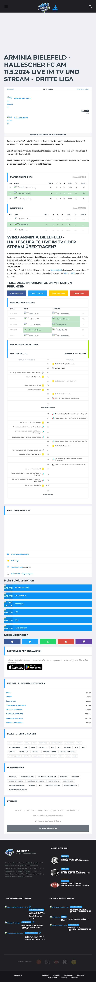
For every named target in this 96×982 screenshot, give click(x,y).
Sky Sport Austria (49, 751)
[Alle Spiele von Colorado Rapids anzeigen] (14, 933)
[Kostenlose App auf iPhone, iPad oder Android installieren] (55, 9)
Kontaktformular (48, 828)
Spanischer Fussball (53, 785)
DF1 (34, 743)
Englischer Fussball (16, 781)
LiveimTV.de (18, 975)
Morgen (9, 697)
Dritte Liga (10, 89)
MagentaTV (70, 743)
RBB (52, 747)
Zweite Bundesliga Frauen (18, 789)
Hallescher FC (21, 118)
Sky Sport (35, 751)
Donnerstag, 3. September (16, 705)
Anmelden (56, 975)
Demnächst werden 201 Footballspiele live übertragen (75, 884)
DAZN (27, 743)
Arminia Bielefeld (22, 98)
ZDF (75, 756)
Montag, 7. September (14, 722)
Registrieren (68, 975)
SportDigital (37, 756)
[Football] (56, 962)
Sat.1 (83, 747)
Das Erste (18, 743)
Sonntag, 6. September (14, 718)
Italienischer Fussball (16, 785)
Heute (8, 692)
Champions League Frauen (47, 776)
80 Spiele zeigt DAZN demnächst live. (74, 920)
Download (80, 975)
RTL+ (76, 747)
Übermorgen (11, 701)
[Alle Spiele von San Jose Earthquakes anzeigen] (16, 907)
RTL (59, 747)
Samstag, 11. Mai (17, 567)
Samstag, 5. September (14, 714)
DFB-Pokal (63, 776)
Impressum (74, 977)
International (68, 781)
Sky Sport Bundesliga (67, 751)
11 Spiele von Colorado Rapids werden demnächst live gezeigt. (35, 937)
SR (47, 756)
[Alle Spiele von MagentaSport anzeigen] (58, 925)
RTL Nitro (67, 747)
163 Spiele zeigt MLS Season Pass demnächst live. (80, 911)
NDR (25, 747)
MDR (66, 273)
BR (10, 743)
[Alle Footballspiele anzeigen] (55, 885)
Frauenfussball (53, 781)
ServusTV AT (24, 751)
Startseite (45, 975)
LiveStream (43, 743)
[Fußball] (65, 962)
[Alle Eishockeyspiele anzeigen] (55, 873)
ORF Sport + (43, 747)
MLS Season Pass (14, 747)
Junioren (32, 785)
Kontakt (64, 977)
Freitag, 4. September (14, 709)
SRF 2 (54, 756)
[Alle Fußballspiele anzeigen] (55, 860)
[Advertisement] (48, 31)
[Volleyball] (74, 962)
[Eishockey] (47, 962)
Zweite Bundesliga (70, 785)
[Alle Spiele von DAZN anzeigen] (55, 917)
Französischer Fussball (35, 781)
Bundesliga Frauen (27, 776)
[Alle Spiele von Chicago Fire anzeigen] (12, 922)
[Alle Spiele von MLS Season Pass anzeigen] (59, 907)
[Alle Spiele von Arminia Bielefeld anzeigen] (10, 102)
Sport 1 (26, 756)
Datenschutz (52, 977)
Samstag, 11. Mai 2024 (83, 89)
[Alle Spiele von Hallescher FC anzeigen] (10, 120)
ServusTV (12, 751)
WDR (73, 273)
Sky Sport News (14, 756)
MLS (40, 785)
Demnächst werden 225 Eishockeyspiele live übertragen (75, 872)
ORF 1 (33, 747)
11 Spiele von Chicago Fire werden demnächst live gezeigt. (32, 927)
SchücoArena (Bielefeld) (20, 554)
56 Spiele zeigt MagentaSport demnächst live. (79, 929)
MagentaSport (56, 270)
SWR (61, 756)
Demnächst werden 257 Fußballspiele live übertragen (74, 860)
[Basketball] (39, 962)
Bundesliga (13, 776)
